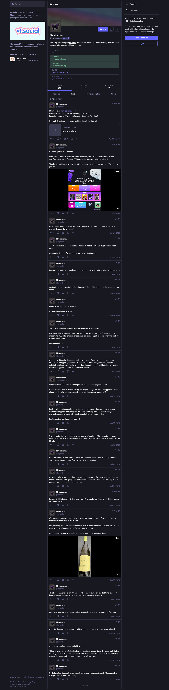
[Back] (50, 4)
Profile (55, 4)
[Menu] (117, 29)
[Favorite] (62, 213)
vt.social (66, 38)
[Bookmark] (71, 138)
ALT (118, 208)
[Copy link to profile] (111, 29)
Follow (103, 29)
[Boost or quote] (57, 213)
